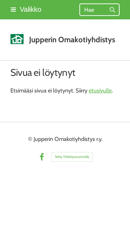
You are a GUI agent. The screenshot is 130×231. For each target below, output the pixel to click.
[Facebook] (42, 157)
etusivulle (100, 90)
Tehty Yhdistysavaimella (72, 156)
